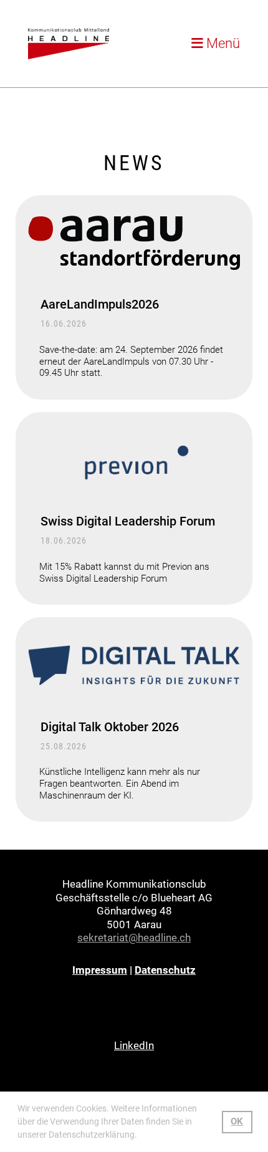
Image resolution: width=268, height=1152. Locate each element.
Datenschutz (165, 970)
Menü (221, 43)
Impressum (99, 970)
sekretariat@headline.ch (134, 937)
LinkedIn (134, 1045)
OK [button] (237, 1121)
